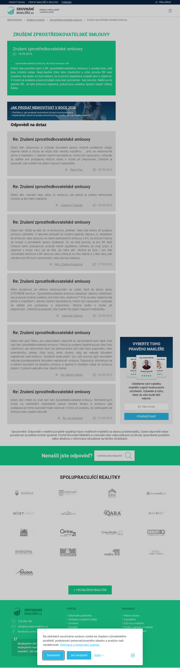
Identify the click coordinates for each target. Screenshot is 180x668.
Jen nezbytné (79, 655)
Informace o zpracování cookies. (80, 645)
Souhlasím (53, 655)
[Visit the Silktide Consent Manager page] (133, 655)
